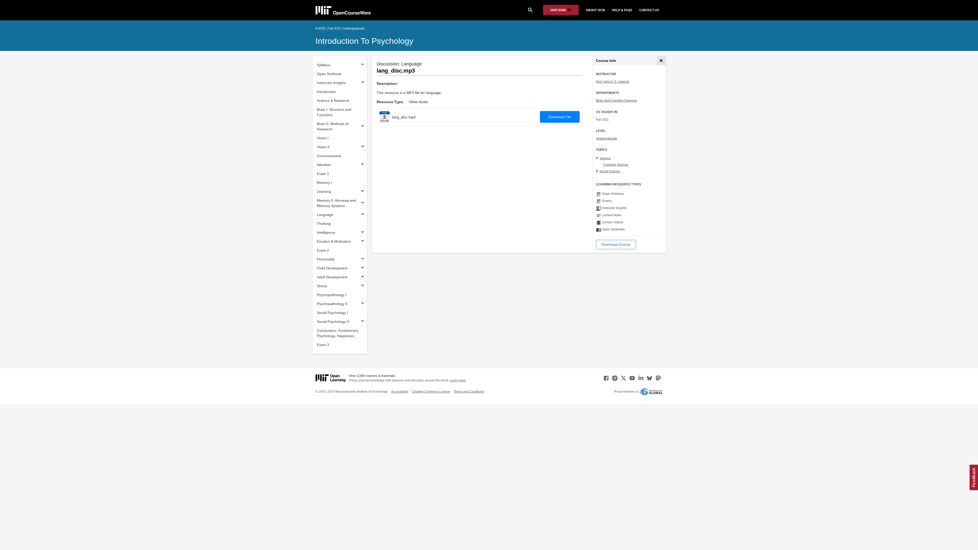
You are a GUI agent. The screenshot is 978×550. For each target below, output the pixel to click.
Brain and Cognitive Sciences (616, 100)
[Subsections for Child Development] (362, 268)
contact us (649, 10)
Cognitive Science (615, 165)
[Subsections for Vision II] (362, 147)
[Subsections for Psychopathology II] (362, 303)
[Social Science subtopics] (597, 171)
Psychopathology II (332, 304)
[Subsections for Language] (362, 214)
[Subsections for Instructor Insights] (362, 82)
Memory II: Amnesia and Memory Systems (336, 203)
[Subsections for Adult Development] (362, 277)
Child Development (332, 268)
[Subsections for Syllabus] (362, 65)
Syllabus (323, 65)
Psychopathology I (331, 295)
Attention (324, 165)
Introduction (326, 92)
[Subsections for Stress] (362, 286)
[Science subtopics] (597, 158)
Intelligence (326, 232)
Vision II (323, 147)
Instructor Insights (331, 83)
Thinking (324, 224)
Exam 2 (323, 250)
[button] (616, 244)
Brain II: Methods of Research (332, 126)
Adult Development (332, 277)
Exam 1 (323, 174)
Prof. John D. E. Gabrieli (612, 82)
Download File (559, 117)
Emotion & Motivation (334, 241)
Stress (322, 286)
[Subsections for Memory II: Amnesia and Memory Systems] (362, 203)
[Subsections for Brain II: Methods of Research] (362, 126)
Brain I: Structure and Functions (334, 112)
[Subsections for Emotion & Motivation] (362, 241)
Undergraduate (606, 138)
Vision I (323, 138)
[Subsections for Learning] (362, 191)
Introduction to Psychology (364, 41)
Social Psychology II (333, 322)
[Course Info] (661, 60)
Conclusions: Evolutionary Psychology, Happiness (337, 333)
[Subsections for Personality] (362, 259)
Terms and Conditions (469, 391)
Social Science (610, 171)
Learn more (458, 380)
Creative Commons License (431, 391)
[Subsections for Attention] (362, 164)
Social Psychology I (332, 313)
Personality (326, 259)
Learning (324, 191)
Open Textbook (329, 74)
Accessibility (399, 391)
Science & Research (333, 101)
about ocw (595, 10)
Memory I (324, 183)
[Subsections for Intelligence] (362, 232)
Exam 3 (323, 345)
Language (325, 215)
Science (605, 158)
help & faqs (622, 10)
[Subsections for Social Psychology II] (362, 321)
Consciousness (329, 156)
